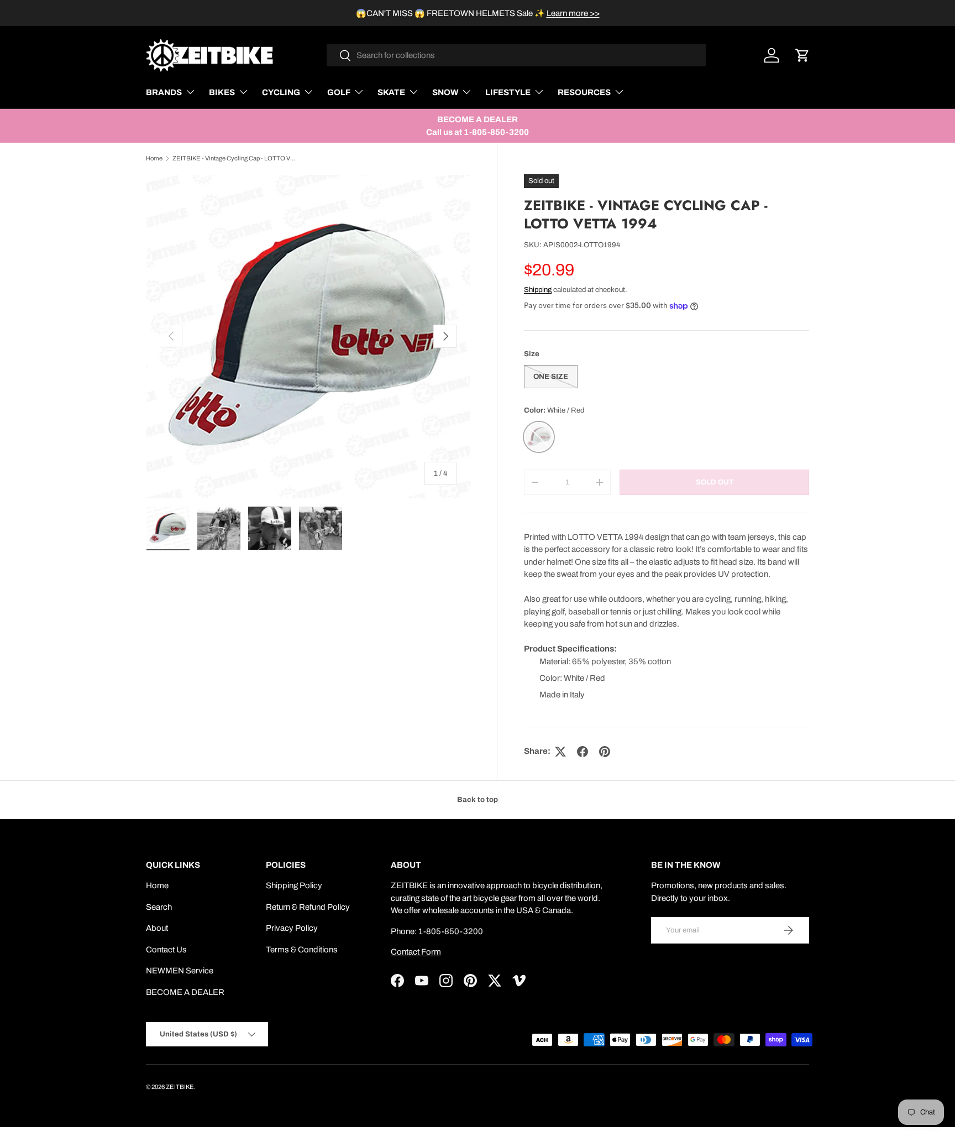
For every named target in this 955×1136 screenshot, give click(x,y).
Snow (445, 92)
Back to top (477, 799)
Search (159, 907)
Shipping (538, 289)
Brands (164, 92)
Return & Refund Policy (308, 907)
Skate (391, 92)
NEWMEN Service (179, 970)
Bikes (222, 92)
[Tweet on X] (560, 752)
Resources (584, 92)
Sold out (714, 482)
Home (154, 158)
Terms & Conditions (302, 949)
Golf (338, 92)
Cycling (281, 92)
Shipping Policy (294, 885)
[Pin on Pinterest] (605, 752)
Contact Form (416, 951)
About (157, 928)
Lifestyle (508, 92)
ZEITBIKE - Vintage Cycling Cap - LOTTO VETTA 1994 (234, 158)
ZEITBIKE (180, 1086)
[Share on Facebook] (582, 752)
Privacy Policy (292, 928)
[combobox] (516, 55)
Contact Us (166, 949)
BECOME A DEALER (185, 992)
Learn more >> (573, 13)
